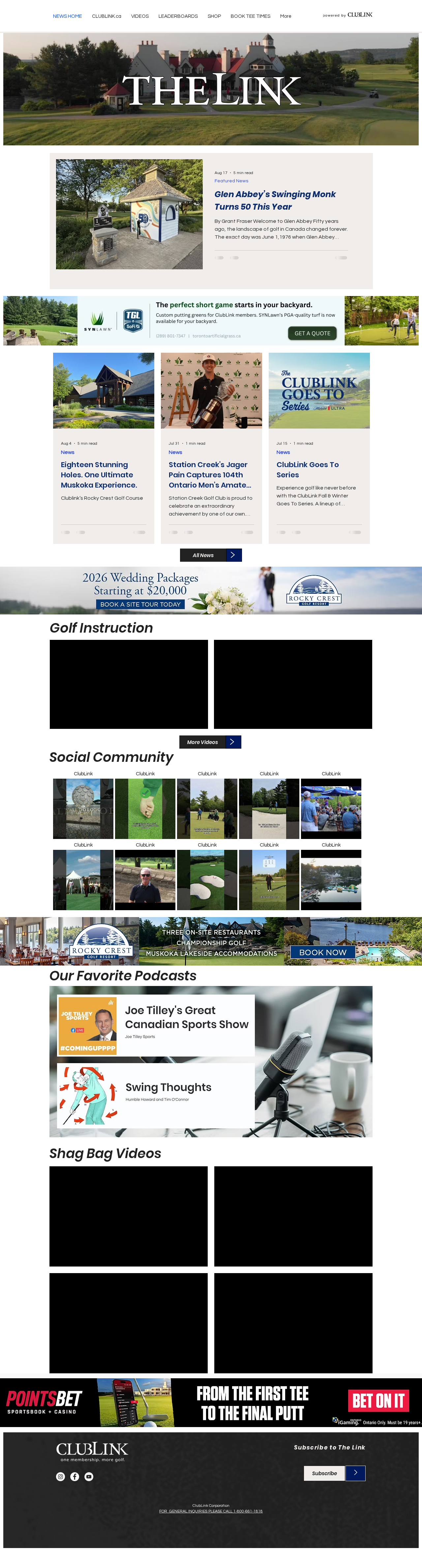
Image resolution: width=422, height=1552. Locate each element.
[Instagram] (60, 1476)
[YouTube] (88, 1476)
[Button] (211, 318)
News (68, 452)
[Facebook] (74, 1476)
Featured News (231, 181)
